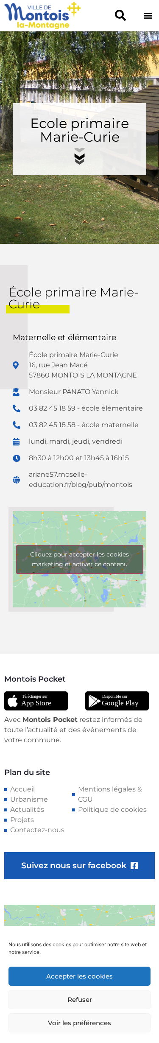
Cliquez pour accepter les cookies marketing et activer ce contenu (79, 559)
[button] (120, 15)
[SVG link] (36, 701)
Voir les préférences (79, 1023)
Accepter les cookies (79, 976)
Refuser (79, 999)
